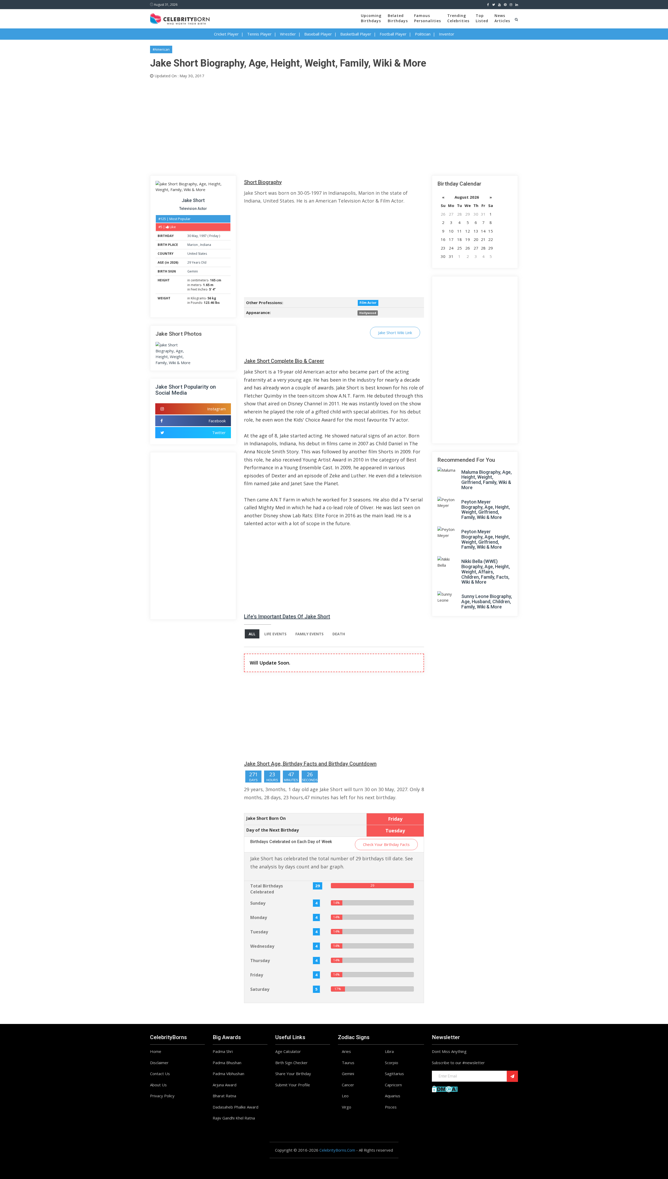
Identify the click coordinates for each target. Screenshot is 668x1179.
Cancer (348, 1084)
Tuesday (259, 932)
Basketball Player (355, 34)
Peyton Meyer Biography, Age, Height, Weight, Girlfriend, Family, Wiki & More (485, 509)
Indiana (205, 244)
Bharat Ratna (224, 1095)
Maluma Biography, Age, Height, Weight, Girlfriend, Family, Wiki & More (486, 479)
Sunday (257, 903)
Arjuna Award (224, 1084)
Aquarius (392, 1095)
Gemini (192, 271)
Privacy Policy (162, 1095)
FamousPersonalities (427, 18)
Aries (346, 1051)
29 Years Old (196, 262)
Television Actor (193, 208)
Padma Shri (223, 1051)
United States (197, 253)
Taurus (348, 1062)
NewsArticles (502, 18)
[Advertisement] (306, 125)
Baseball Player (318, 34)
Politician (423, 34)
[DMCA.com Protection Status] (445, 1088)
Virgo (346, 1107)
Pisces (391, 1107)
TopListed (482, 18)
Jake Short (193, 200)
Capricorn (393, 1084)
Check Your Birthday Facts (386, 844)
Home (155, 1051)
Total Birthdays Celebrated (266, 889)
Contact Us (160, 1073)
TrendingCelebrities (458, 18)
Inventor (446, 34)
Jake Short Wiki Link (395, 332)
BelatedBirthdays (398, 18)
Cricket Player (226, 34)
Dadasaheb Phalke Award (235, 1107)
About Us (158, 1084)
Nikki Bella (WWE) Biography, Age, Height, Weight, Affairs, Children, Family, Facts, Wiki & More (485, 572)
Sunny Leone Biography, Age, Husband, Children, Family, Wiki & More (486, 601)
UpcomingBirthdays (371, 18)
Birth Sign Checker (291, 1062)
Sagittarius (394, 1073)
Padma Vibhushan (228, 1073)
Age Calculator (288, 1051)
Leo (345, 1095)
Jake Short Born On (266, 818)
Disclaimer (159, 1062)
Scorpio (391, 1062)
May (195, 236)
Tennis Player (259, 34)
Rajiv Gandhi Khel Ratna (234, 1118)
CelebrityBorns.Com (337, 1150)
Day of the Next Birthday (272, 830)
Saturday (259, 989)
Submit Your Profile (292, 1084)
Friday (213, 236)
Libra (389, 1051)
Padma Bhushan (227, 1062)
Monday (258, 917)
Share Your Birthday (293, 1073)
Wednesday (262, 946)
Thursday (260, 960)
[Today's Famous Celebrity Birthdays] (180, 18)
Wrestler (288, 34)
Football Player (393, 34)
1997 (203, 236)
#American (161, 49)
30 (189, 236)
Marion (193, 244)
